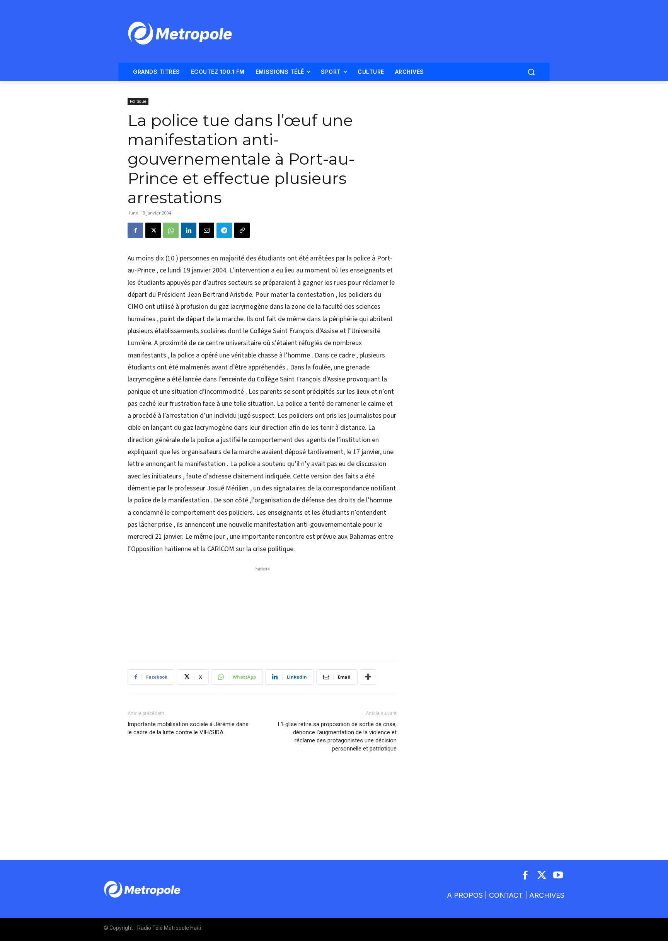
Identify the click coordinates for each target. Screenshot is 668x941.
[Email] (206, 230)
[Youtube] (558, 876)
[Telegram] (224, 230)
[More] (368, 677)
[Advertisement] (262, 610)
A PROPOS (465, 895)
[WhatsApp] (171, 230)
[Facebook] (135, 230)
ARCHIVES (546, 895)
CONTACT (506, 895)
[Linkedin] (188, 230)
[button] (531, 72)
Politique (138, 101)
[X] (153, 230)
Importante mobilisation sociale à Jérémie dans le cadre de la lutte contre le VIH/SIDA (188, 728)
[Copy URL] (242, 230)
